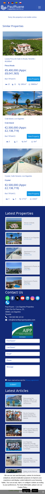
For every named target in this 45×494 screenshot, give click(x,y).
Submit (13, 384)
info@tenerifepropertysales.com (22, 320)
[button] (7, 298)
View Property (33, 79)
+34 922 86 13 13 (16, 317)
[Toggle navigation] (39, 7)
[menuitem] (4, 4)
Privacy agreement (32, 380)
